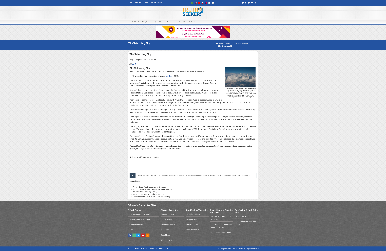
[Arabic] (192, 3)
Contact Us (148, 3)
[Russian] (202, 3)
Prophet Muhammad (194, 175)
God (159, 175)
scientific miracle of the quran (219, 175)
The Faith (165, 230)
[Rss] (256, 2)
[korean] (209, 3)
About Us (138, 3)
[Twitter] (249, 2)
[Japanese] (213, 3)
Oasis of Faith (183, 22)
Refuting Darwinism (147, 22)
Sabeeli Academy (193, 214)
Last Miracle (166, 235)
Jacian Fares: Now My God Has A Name (148, 194)
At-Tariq (170, 76)
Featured (153, 175)
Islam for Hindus (168, 225)
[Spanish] (199, 3)
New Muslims (191, 219)
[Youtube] (252, 2)
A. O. (134, 64)
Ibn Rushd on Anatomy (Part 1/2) (146, 192)
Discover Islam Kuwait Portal (140, 219)
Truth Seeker (166, 219)
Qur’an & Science (160, 22)
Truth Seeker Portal (136, 225)
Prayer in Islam (192, 225)
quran (205, 175)
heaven (164, 175)
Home (131, 3)
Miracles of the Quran (176, 175)
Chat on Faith (166, 240)
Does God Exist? (134, 22)
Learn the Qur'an (192, 230)
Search (159, 3)
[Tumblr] (246, 2)
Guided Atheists (194, 22)
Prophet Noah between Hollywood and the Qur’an (152, 189)
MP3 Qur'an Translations (221, 232)
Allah (140, 175)
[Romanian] (206, 3)
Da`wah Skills (241, 216)
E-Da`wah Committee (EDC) (139, 214)
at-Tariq (146, 175)
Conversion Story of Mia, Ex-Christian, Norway (151, 197)
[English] (195, 3)
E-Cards (131, 230)
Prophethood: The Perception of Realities (149, 187)
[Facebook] (243, 2)
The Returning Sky (244, 175)
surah (234, 175)
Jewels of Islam (172, 22)
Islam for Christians (169, 214)
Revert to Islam (141, 248)
